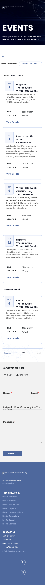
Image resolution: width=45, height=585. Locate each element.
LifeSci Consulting (10, 516)
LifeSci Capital (9, 508)
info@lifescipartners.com (13, 551)
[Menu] (41, 7)
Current (22, 353)
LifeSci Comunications (12, 512)
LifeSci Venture (9, 523)
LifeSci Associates (10, 504)
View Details (12, 122)
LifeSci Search (8, 520)
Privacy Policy (8, 483)
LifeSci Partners (9, 496)
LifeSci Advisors (9, 500)
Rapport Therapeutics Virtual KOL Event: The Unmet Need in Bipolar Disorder (27, 246)
